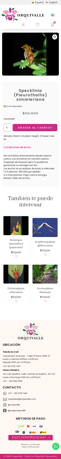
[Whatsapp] (55, 446)
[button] (52, 14)
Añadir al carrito (35, 127)
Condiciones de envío (17, 147)
